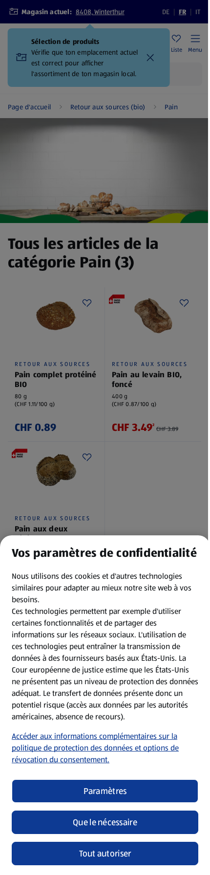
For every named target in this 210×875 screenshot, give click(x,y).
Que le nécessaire (105, 822)
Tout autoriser (105, 853)
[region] (105, 705)
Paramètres (105, 791)
